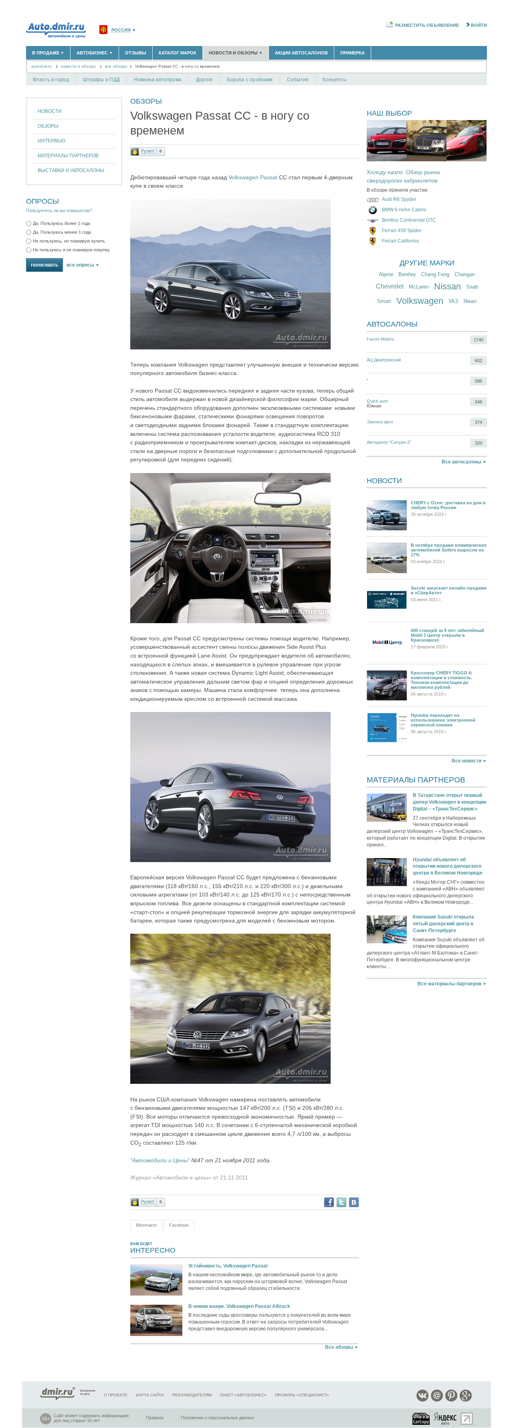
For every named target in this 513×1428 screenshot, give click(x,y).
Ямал (470, 301)
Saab (472, 287)
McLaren (419, 287)
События (298, 79)
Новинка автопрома (158, 79)
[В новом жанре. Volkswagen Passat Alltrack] (156, 1321)
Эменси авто (380, 421)
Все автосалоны (461, 462)
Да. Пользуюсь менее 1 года (62, 232)
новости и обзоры (78, 66)
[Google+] (465, 1400)
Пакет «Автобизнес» (243, 1395)
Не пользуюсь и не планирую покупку (71, 249)
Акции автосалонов (301, 52)
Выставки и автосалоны (71, 170)
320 (478, 443)
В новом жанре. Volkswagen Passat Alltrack (239, 1306)
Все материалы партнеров (449, 984)
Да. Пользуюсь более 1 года (61, 223)
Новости (50, 111)
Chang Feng (435, 274)
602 (478, 360)
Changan (464, 274)
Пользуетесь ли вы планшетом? (59, 210)
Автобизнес (95, 52)
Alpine (386, 274)
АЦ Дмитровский (384, 359)
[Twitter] (341, 1202)
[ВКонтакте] (354, 1202)
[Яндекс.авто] (445, 1418)
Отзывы (135, 52)
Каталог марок (177, 52)
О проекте (115, 1395)
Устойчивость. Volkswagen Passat (228, 1266)
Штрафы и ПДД (101, 79)
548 (478, 401)
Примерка (352, 52)
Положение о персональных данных (217, 1417)
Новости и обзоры (236, 52)
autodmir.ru (41, 66)
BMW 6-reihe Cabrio (404, 210)
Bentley (407, 274)
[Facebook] (329, 1202)
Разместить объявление (427, 25)
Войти (479, 25)
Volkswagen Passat (252, 177)
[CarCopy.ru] (421, 1418)
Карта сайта (150, 1395)
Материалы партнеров (68, 155)
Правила (155, 1417)
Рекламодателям (192, 1395)
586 (478, 381)
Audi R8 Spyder (399, 199)
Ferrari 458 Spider (402, 230)
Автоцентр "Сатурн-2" (389, 442)
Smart (384, 301)
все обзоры (116, 66)
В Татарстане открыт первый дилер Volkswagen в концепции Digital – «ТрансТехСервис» (449, 802)
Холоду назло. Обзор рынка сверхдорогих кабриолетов (403, 176)
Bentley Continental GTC (409, 220)
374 (478, 422)
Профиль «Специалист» (302, 1395)
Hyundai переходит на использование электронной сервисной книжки (443, 720)
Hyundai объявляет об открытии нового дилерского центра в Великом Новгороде (448, 866)
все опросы (80, 265)
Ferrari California (400, 241)
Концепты (335, 79)
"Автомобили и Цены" (160, 1160)
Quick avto (377, 401)
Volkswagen (419, 301)
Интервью (51, 141)
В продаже (48, 52)
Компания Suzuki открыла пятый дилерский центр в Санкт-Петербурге (443, 923)
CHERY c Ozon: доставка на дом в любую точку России (448, 505)
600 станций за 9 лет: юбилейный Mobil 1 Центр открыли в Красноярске (447, 635)
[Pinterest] (451, 1400)
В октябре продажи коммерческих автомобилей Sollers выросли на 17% (449, 550)
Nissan (447, 286)
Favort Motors (380, 339)
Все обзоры (339, 1347)
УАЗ (453, 301)
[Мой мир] (437, 1400)
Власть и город (51, 79)
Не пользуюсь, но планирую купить (69, 241)
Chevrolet (390, 286)
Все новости (466, 761)
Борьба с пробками (250, 79)
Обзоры (48, 126)
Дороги (204, 79)
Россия (121, 30)
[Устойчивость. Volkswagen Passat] (156, 1280)
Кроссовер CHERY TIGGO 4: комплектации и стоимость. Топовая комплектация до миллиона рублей (442, 680)
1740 (478, 339)
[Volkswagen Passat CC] (230, 347)
